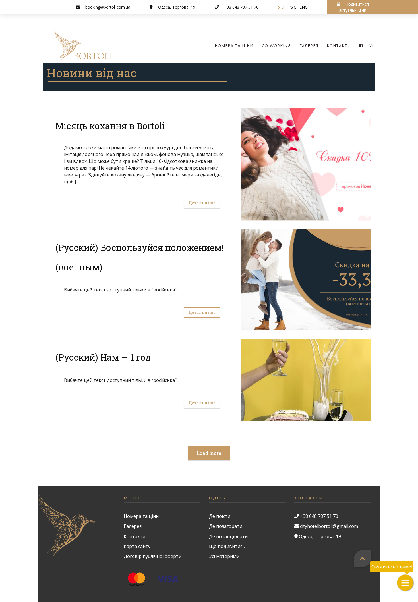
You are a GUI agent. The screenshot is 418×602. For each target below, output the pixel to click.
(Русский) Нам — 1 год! (104, 357)
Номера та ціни (234, 45)
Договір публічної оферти (152, 556)
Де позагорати (225, 526)
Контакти (339, 45)
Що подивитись (227, 546)
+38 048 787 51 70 (241, 7)
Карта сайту (137, 546)
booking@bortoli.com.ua (107, 7)
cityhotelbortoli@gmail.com (329, 526)
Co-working (276, 45)
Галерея (308, 45)
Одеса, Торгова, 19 (176, 7)
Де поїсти (219, 516)
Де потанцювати (228, 536)
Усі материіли (224, 556)
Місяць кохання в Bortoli (110, 126)
